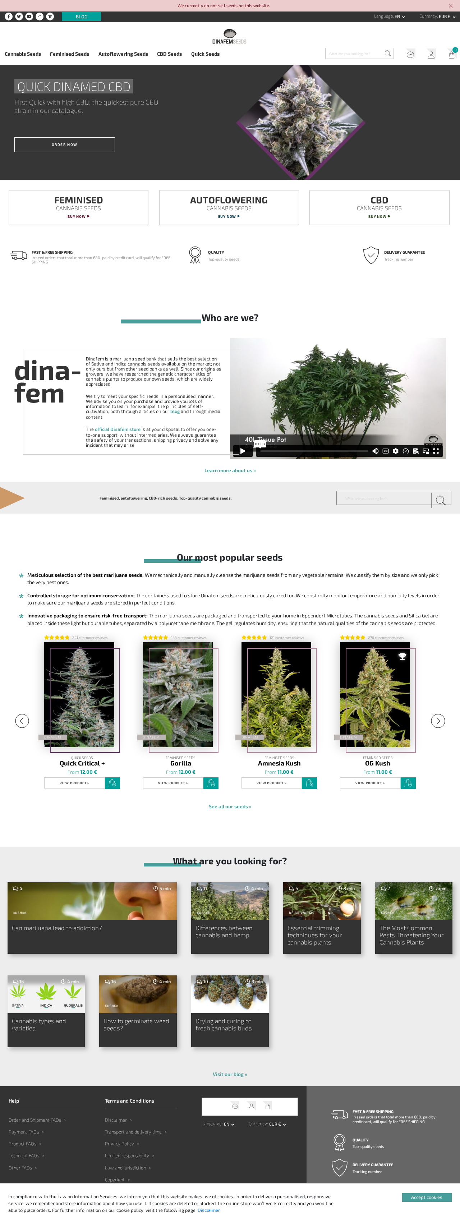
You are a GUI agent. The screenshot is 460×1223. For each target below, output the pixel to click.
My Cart (449, 54)
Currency (428, 16)
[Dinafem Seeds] (230, 36)
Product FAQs (22, 1143)
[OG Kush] (375, 694)
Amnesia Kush (279, 762)
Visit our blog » (230, 1074)
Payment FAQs (24, 1132)
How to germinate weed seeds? (136, 1024)
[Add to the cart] (112, 783)
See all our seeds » (230, 806)
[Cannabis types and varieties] (46, 995)
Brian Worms (301, 913)
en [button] (398, 16)
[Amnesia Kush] (277, 694)
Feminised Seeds (69, 54)
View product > (74, 783)
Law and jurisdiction (125, 1168)
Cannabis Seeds (23, 54)
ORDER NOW (65, 144)
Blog (81, 16)
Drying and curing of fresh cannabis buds (224, 1024)
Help (408, 54)
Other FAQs (20, 1168)
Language (383, 16)
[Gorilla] (178, 694)
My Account (429, 54)
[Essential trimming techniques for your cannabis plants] (322, 901)
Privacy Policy (119, 1143)
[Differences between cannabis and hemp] (230, 901)
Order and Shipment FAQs (35, 1120)
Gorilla (180, 762)
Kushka (20, 913)
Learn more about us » (230, 470)
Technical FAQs (24, 1155)
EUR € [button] (445, 16)
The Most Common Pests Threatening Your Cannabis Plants (412, 935)
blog (175, 411)
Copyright (115, 1179)
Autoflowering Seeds (123, 54)
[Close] (451, 6)
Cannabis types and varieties (39, 1024)
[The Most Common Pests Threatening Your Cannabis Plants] (414, 901)
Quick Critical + (82, 762)
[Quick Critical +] (79, 694)
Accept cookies (426, 1197)
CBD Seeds (169, 54)
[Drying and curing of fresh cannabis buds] (230, 995)
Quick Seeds (205, 54)
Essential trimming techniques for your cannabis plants (315, 935)
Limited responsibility (127, 1155)
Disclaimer (116, 1120)
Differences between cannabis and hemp (224, 931)
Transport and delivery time (133, 1132)
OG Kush (377, 762)
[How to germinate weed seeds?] (138, 995)
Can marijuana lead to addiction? (57, 927)
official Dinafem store (118, 429)
